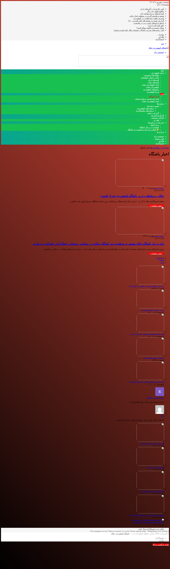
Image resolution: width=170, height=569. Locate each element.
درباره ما (160, 132)
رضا (162, 416)
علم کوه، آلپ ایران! (156, 25)
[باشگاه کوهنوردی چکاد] (159, 48)
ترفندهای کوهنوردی (151, 89)
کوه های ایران (153, 80)
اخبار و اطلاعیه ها (158, 148)
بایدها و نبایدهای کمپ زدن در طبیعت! (149, 23)
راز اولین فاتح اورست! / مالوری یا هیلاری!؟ (146, 286)
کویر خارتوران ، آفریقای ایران (152, 9)
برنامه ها (160, 104)
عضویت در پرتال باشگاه (149, 127)
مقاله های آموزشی (151, 75)
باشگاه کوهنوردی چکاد (120, 534)
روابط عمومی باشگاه (155, 398)
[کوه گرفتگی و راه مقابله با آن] (150, 489)
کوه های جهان (153, 82)
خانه (167, 148)
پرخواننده (160, 258)
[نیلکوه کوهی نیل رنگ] (150, 465)
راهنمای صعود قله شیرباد (153, 358)
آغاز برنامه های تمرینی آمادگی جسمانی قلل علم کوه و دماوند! (139, 30)
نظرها (161, 260)
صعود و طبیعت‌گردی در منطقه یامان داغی (146, 16)
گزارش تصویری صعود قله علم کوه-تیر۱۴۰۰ (146, 21)
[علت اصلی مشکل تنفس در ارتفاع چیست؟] (150, 379)
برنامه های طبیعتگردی (145, 111)
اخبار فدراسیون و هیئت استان (147, 99)
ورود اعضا (155, 125)
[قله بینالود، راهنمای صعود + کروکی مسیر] (150, 331)
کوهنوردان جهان (152, 87)
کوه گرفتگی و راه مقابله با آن (152, 14)
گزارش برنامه (153, 113)
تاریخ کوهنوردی (153, 92)
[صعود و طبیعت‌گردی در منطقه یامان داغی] (150, 513)
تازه (162, 263)
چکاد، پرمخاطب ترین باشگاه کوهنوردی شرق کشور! (132, 196)
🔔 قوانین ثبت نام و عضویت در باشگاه (143, 130)
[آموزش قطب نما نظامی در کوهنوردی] (147, 520)
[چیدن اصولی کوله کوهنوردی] (150, 308)
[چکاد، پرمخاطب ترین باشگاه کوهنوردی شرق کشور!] (139, 186)
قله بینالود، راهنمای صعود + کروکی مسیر (147, 334)
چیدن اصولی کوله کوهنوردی (152, 310)
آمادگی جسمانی (157, 118)
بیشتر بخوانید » (156, 206)
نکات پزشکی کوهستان (150, 78)
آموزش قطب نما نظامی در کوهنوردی (148, 18)
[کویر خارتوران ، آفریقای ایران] (150, 441)
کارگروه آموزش (157, 115)
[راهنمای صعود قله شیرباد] (150, 355)
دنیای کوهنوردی (157, 73)
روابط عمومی (159, 188)
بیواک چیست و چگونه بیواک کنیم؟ (150, 28)
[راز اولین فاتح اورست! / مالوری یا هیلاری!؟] (150, 284)
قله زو (156, 120)
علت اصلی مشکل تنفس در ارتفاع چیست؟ (146, 382)
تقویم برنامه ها (153, 106)
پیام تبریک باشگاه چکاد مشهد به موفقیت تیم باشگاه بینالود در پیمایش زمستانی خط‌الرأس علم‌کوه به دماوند (98, 243)
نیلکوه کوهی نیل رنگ (155, 11)
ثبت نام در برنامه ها (156, 122)
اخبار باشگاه (154, 96)
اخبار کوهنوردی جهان (150, 85)
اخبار (162, 94)
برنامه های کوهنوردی (145, 108)
